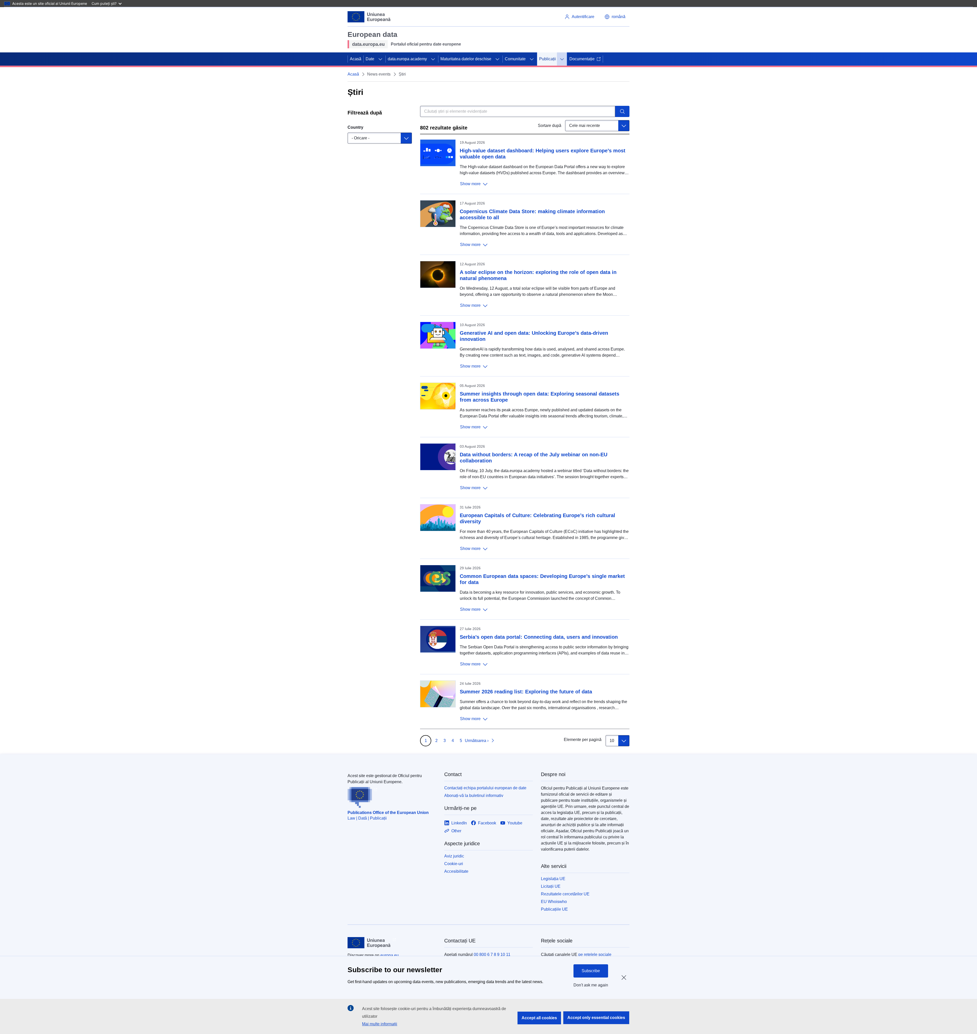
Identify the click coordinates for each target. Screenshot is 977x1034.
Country (355, 127)
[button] (614, 16)
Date (370, 59)
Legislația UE (553, 879)
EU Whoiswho (554, 901)
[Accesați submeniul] (380, 59)
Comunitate (515, 59)
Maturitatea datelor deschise (465, 59)
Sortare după (549, 125)
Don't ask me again (590, 985)
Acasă (355, 59)
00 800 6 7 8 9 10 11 (492, 954)
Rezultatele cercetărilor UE (565, 894)
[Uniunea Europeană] (369, 16)
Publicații (547, 59)
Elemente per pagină (582, 739)
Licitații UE (551, 886)
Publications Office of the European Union (388, 812)
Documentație (582, 59)
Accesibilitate (456, 871)
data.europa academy (407, 59)
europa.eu (389, 955)
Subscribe (591, 971)
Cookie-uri (453, 864)
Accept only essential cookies (596, 1017)
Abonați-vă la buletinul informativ (473, 795)
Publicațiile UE (554, 909)
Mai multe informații (379, 1024)
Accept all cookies (539, 1018)
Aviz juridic (454, 856)
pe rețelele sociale (594, 954)
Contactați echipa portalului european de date (485, 788)
